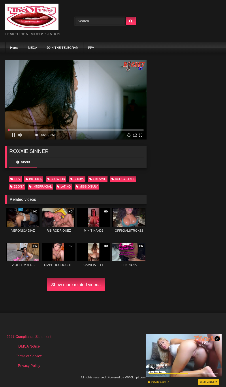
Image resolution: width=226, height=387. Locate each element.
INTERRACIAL (42, 186)
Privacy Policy (29, 366)
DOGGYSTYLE (125, 179)
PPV (91, 47)
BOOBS (79, 179)
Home (14, 47)
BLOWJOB (58, 179)
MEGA (32, 47)
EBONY (19, 186)
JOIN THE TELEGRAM (63, 47)
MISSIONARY (88, 186)
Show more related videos (76, 284)
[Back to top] (212, 374)
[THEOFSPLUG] (34, 18)
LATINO (65, 186)
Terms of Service (29, 356)
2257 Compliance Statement (29, 337)
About (25, 162)
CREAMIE (99, 179)
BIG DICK (35, 179)
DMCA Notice (29, 346)
